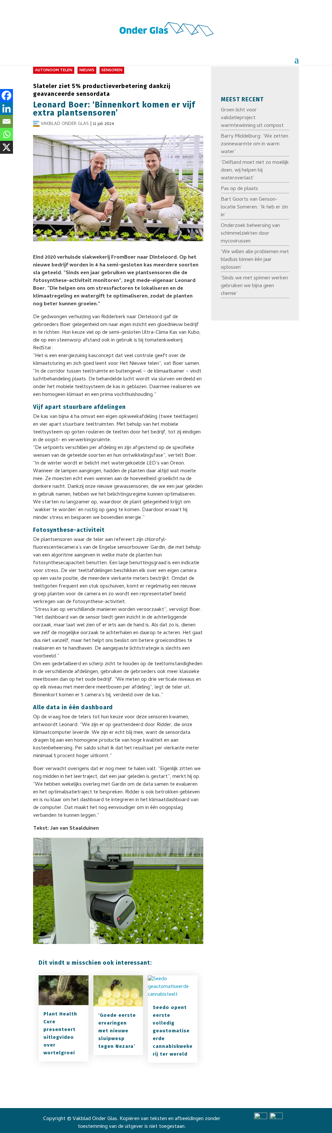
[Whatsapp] (6, 134)
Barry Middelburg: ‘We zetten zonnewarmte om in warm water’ (254, 144)
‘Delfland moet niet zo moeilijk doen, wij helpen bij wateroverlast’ (255, 171)
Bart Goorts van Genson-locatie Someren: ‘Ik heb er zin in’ (254, 207)
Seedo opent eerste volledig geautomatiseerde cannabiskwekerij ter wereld (173, 1030)
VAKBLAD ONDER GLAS (65, 124)
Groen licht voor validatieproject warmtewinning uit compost (252, 118)
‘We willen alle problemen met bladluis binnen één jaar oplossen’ (255, 260)
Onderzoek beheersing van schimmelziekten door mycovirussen (250, 234)
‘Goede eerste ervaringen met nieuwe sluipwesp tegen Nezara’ (117, 1030)
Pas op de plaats (239, 189)
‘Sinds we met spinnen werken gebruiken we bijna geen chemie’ (254, 286)
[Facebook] (6, 95)
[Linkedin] (6, 108)
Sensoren (111, 70)
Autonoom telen (53, 70)
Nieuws (86, 70)
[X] (6, 147)
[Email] (6, 121)
